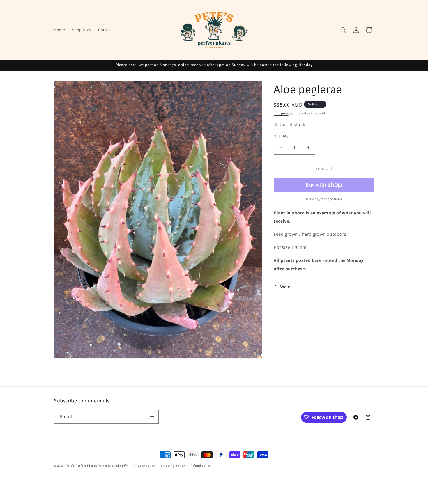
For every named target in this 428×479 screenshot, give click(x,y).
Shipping (281, 113)
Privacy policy (144, 466)
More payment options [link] (324, 199)
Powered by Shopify (113, 466)
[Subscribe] (152, 416)
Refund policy (200, 466)
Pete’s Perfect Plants (81, 466)
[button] (343, 30)
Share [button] (285, 286)
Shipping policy (173, 466)
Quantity (281, 136)
